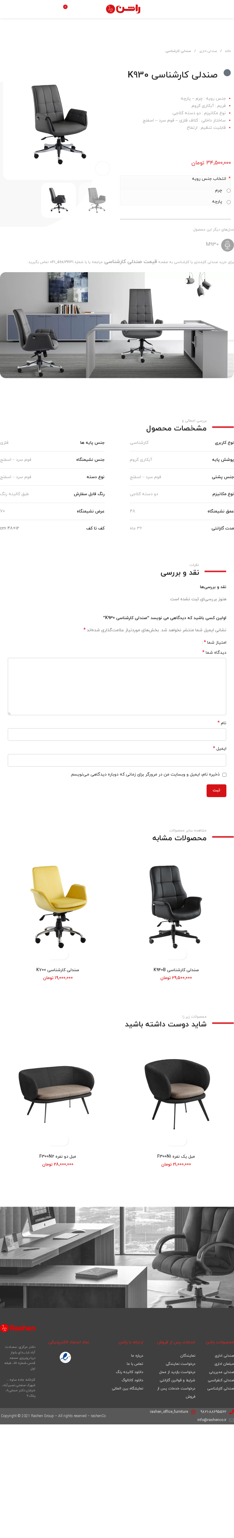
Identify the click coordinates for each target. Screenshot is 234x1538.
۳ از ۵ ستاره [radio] (186, 642)
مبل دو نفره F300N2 (57, 1157)
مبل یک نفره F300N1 (176, 1157)
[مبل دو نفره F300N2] (57, 1093)
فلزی (4, 443)
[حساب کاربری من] (79, 9)
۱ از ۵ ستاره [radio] (195, 642)
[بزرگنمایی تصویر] (102, 169)
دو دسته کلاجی (144, 494)
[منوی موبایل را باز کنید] (168, 9)
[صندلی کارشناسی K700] (57, 907)
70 (2, 512)
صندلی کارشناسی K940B (176, 970)
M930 (212, 244)
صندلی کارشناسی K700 (57, 970)
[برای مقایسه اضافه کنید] (30, 54)
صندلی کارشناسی (178, 51)
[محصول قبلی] (21, 56)
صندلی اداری (207, 51)
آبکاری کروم (141, 460)
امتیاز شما (215, 642)
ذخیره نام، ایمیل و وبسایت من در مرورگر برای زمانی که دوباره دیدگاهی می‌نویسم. (145, 775)
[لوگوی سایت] (124, 9)
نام (222, 723)
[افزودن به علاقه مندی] (41, 54)
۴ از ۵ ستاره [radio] (181, 642)
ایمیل (219, 749)
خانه (227, 51)
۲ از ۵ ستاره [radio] (191, 642)
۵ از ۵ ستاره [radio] (177, 642)
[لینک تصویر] (65, 1357)
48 (132, 512)
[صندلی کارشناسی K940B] (176, 907)
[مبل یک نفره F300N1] (176, 1093)
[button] (108, 125)
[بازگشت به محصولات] (14, 56)
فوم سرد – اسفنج (15, 460)
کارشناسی (139, 443)
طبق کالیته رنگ (14, 494)
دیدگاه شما (214, 652)
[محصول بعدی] (6, 56)
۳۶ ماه (136, 529)
